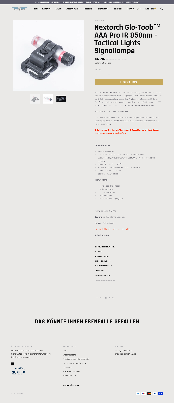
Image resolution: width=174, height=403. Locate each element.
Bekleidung (88, 9)
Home (36, 9)
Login (139, 9)
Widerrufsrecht (69, 354)
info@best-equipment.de (125, 354)
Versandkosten (122, 60)
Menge (98, 70)
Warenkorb (150, 9)
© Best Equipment (17, 394)
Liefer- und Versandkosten (74, 363)
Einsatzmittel (103, 9)
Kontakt (130, 9)
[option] (48, 55)
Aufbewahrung (72, 9)
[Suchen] (161, 9)
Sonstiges (118, 9)
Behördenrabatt (70, 375)
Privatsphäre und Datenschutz (76, 359)
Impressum (68, 367)
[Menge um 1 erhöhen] (109, 74)
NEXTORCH (100, 21)
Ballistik (59, 9)
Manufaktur (46, 9)
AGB (65, 350)
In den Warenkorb (128, 82)
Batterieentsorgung (71, 371)
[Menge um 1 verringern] (96, 74)
